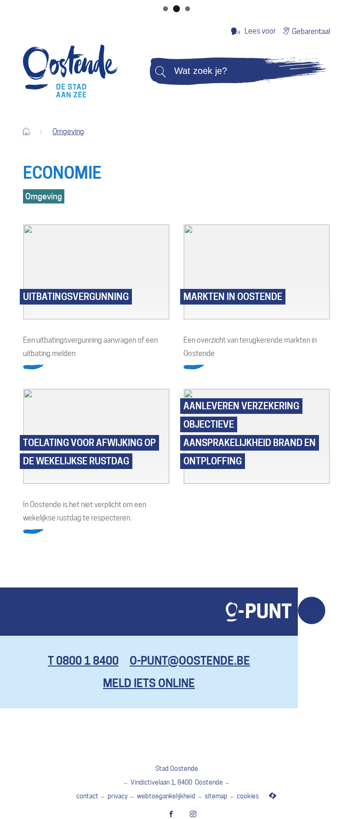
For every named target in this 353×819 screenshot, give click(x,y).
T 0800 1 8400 (83, 660)
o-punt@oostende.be (190, 660)
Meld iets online (149, 683)
